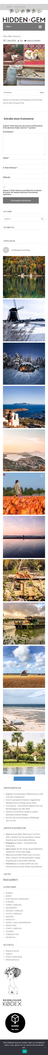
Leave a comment (33, 40)
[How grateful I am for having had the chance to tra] (24, 450)
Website (6, 177)
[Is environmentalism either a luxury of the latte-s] (24, 753)
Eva (21, 40)
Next (42, 92)
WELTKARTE (19, 7)
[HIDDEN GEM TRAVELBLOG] (24, 21)
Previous (7, 92)
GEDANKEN (11, 908)
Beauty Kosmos (12, 951)
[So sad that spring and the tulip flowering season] (24, 494)
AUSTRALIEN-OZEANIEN (17, 899)
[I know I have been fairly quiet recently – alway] (24, 537)
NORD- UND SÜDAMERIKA (18, 922)
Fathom (9, 954)
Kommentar (8, 132)
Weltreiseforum (12, 959)
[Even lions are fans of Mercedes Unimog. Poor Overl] (24, 580)
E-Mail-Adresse (10, 168)
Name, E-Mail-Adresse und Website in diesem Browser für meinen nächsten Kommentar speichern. (22, 192)
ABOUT (9, 7)
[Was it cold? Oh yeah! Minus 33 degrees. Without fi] (24, 364)
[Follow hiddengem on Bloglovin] (13, 994)
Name (6, 158)
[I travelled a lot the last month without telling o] (24, 710)
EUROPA (10, 902)
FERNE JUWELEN (13, 905)
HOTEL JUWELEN (14, 913)
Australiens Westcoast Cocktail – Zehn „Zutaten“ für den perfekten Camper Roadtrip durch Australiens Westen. (23, 837)
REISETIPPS (11, 925)
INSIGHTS (10, 919)
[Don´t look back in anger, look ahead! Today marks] (24, 407)
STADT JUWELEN (14, 928)
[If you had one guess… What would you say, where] (24, 623)
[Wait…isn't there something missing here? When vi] (24, 667)
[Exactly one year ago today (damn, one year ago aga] (24, 320)
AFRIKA (9, 893)
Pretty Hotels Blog (14, 956)
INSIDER (9, 916)
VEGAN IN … (11, 937)
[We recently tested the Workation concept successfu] (24, 277)
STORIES (10, 931)
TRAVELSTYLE (12, 934)
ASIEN (8, 896)
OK (25, 1051)
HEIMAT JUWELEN (14, 910)
